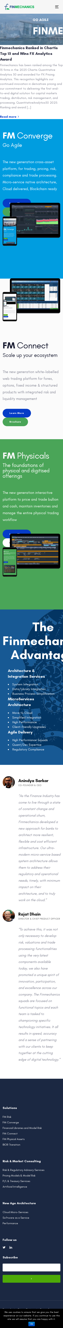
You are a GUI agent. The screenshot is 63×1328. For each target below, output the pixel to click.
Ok (31, 1324)
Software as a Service (16, 1217)
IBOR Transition (11, 1144)
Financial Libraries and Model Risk (22, 1128)
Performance (10, 1223)
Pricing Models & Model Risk (19, 1175)
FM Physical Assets (13, 1139)
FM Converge (11, 1122)
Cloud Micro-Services (15, 1212)
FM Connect (10, 1133)
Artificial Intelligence (15, 1186)
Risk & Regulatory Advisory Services (23, 1170)
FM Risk (7, 1116)
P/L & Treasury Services (16, 1181)
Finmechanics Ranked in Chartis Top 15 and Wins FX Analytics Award (29, 53)
